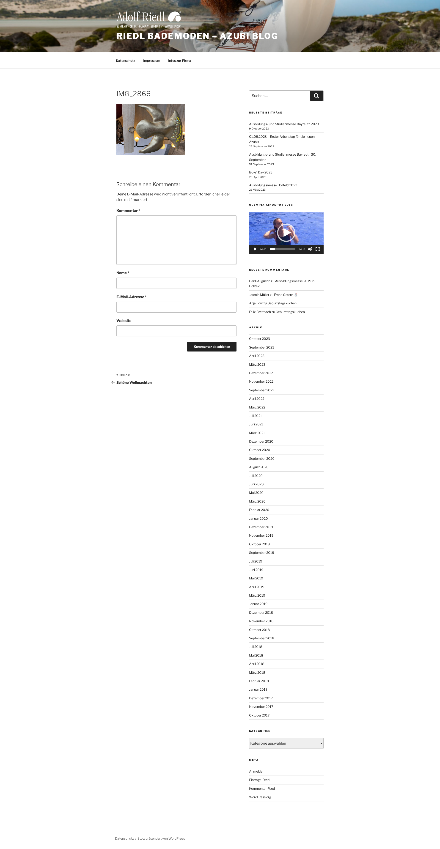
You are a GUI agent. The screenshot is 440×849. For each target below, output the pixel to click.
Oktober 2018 (259, 630)
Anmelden (256, 771)
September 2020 (262, 458)
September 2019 (261, 552)
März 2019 (257, 595)
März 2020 (257, 501)
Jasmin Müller (259, 295)
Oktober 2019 (259, 544)
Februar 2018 (259, 681)
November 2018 (261, 621)
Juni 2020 (256, 484)
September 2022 (261, 390)
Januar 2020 (258, 518)
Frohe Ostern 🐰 (286, 295)
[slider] (282, 249)
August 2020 (259, 467)
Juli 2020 (256, 476)
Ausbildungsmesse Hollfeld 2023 (273, 185)
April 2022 (256, 398)
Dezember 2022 (261, 373)
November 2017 (261, 706)
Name (122, 273)
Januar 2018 (258, 689)
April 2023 (256, 356)
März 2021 (257, 433)
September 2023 (261, 347)
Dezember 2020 (261, 441)
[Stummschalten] (310, 249)
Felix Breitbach (260, 312)
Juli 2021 (255, 416)
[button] (286, 233)
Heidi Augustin (259, 281)
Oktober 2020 (259, 450)
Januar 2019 (258, 604)
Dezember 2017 (261, 698)
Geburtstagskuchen (282, 303)
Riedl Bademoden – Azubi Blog (197, 36)
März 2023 (257, 364)
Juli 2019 (255, 561)
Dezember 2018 (261, 612)
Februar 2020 (259, 510)
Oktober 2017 (259, 715)
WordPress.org (260, 797)
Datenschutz (125, 60)
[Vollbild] (317, 249)
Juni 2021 (256, 424)
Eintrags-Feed (259, 780)
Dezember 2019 (261, 527)
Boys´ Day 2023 (260, 172)
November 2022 (261, 381)
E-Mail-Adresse (131, 297)
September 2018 (261, 638)
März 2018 (257, 672)
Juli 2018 (255, 647)
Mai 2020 (256, 493)
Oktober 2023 (259, 339)
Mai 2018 (256, 655)
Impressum (151, 60)
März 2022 (257, 407)
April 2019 (256, 587)
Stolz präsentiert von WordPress (161, 838)
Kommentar (128, 210)
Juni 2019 (256, 570)
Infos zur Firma (179, 60)
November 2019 (261, 535)
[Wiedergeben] (255, 249)
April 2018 (256, 664)
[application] (286, 233)
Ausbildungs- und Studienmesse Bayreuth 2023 (284, 124)
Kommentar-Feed (262, 788)
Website (123, 321)
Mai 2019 (256, 578)
